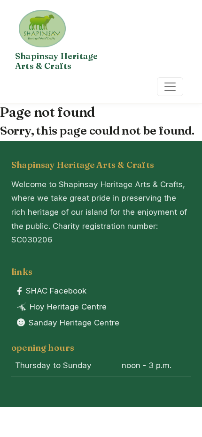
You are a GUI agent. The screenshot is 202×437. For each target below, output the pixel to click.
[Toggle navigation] (170, 86)
